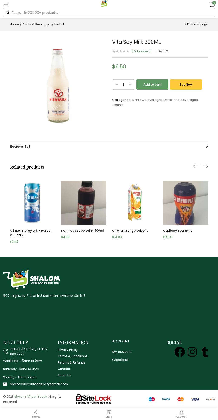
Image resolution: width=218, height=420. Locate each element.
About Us (64, 375)
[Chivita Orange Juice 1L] (134, 203)
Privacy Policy (68, 350)
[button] (211, 4)
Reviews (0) (20, 146)
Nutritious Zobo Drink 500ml (82, 230)
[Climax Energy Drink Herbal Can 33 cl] (32, 203)
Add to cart (152, 84)
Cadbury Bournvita (178, 230)
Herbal (59, 24)
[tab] (109, 146)
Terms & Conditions (72, 356)
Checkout (120, 359)
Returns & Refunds (71, 362)
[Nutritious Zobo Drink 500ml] (83, 203)
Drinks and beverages (181, 100)
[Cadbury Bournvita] (185, 203)
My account (122, 351)
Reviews (141, 51)
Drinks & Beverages (37, 24)
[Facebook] (179, 352)
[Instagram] (192, 352)
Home (14, 24)
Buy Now (186, 84)
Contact (64, 369)
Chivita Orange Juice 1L (130, 230)
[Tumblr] (204, 352)
